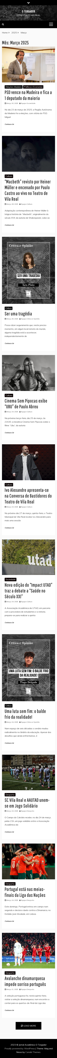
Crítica (9, 308)
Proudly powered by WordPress (20, 1048)
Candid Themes (32, 1052)
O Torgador (28, 11)
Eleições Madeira (14, 87)
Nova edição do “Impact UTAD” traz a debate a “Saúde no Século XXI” (28, 590)
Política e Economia (33, 87)
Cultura (9, 176)
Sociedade (11, 579)
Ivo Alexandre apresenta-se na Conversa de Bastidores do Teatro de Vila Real (28, 495)
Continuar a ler (9, 124)
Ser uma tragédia (18, 313)
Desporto (10, 794)
